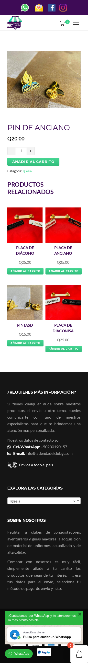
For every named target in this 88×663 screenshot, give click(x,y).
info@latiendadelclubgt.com (49, 453)
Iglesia (27, 171)
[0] (61, 23)
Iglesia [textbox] (43, 501)
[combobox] (44, 500)
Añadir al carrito (33, 162)
